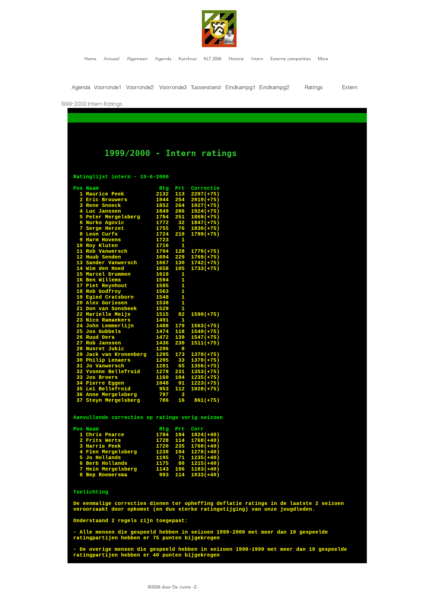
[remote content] (217, 335)
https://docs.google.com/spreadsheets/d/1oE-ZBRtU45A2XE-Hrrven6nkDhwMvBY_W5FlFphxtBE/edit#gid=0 (188, 594)
